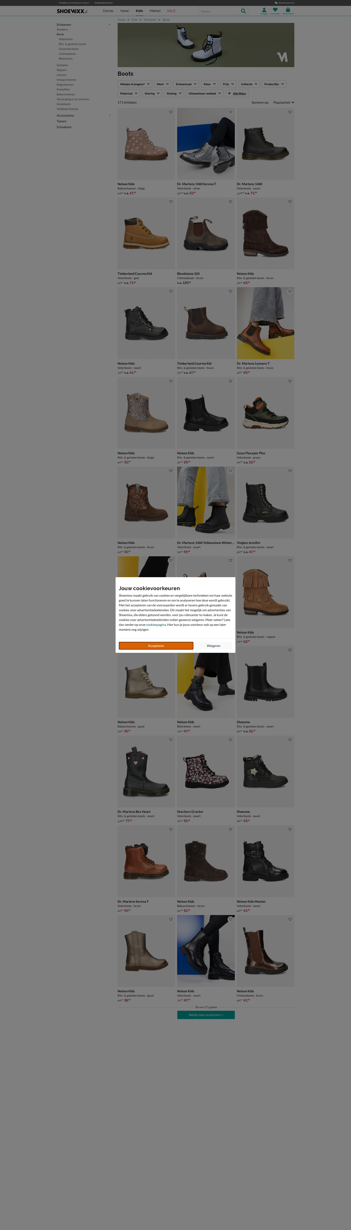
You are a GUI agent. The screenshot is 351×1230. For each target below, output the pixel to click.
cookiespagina (156, 624)
